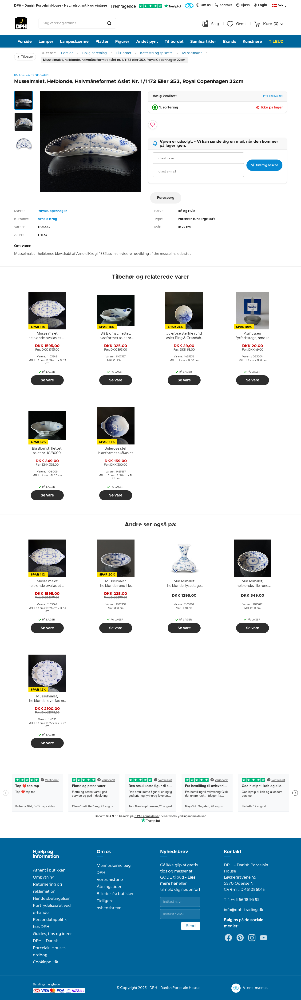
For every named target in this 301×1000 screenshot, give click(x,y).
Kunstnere (252, 42)
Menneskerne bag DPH (114, 869)
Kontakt (233, 851)
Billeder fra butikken (116, 894)
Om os (104, 851)
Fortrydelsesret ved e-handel (52, 909)
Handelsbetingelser (51, 898)
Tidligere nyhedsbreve (109, 904)
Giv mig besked (267, 165)
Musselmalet (192, 53)
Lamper (46, 42)
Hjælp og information (46, 854)
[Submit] (109, 23)
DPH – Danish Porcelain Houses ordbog (49, 948)
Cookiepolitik (45, 962)
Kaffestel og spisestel (156, 53)
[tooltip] (47, 336)
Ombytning (44, 877)
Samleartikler (203, 42)
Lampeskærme (74, 42)
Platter (102, 42)
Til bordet (174, 42)
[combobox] (77, 23)
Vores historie (110, 880)
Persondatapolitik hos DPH (50, 923)
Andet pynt (147, 42)
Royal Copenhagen (52, 211)
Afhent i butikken (49, 870)
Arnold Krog (47, 219)
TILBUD (276, 42)
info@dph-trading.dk (243, 910)
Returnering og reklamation (47, 888)
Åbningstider (109, 887)
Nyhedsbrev (174, 851)
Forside (24, 42)
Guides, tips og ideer (52, 934)
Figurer (122, 42)
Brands (229, 42)
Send (191, 926)
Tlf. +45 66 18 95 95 (242, 900)
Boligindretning (94, 53)
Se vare (47, 380)
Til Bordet (123, 53)
